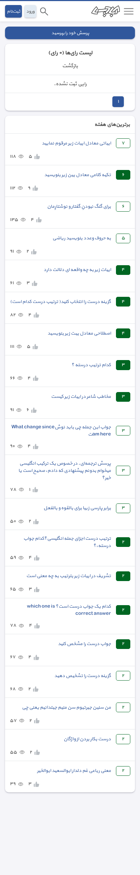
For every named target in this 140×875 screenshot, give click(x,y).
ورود (30, 11)
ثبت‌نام (13, 11)
